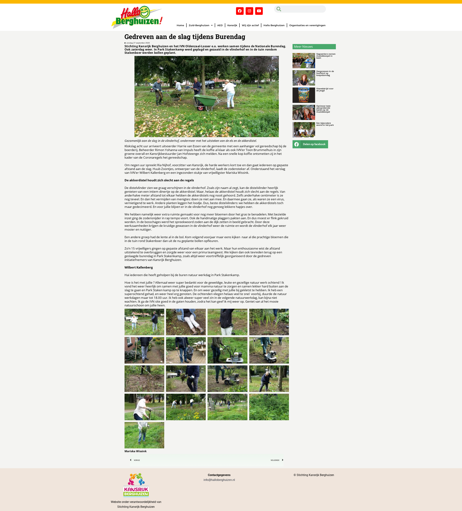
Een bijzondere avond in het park (325, 124)
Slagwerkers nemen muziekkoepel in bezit (325, 56)
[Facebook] (240, 11)
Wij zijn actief (250, 25)
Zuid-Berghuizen (199, 25)
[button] (310, 144)
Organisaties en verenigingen (307, 25)
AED (220, 25)
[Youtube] (259, 11)
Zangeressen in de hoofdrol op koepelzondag (325, 73)
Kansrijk (232, 25)
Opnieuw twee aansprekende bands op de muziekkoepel (323, 108)
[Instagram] (249, 11)
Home (180, 25)
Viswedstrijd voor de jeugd (325, 89)
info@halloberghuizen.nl (219, 479)
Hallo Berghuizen (274, 25)
